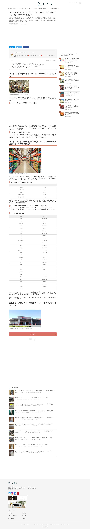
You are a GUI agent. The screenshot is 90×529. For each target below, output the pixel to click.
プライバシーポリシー (55, 524)
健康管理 (24, 513)
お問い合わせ (47, 524)
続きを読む (32, 334)
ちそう (9, 8)
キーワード (30, 524)
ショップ (14, 8)
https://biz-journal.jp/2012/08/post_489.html (19, 94)
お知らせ (41, 524)
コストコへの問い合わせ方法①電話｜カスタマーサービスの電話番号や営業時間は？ (28, 64)
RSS (68, 524)
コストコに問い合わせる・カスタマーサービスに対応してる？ (24, 63)
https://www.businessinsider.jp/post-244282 (19, 173)
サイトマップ (24, 524)
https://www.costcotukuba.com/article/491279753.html (21, 328)
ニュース (24, 515)
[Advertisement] (33, 35)
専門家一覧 (63, 524)
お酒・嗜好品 (11, 518)
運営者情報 (36, 524)
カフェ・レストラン (12, 515)
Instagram (16, 53)
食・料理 (10, 513)
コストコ (19, 8)
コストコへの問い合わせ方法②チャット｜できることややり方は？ (25, 66)
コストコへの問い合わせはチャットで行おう (20, 67)
